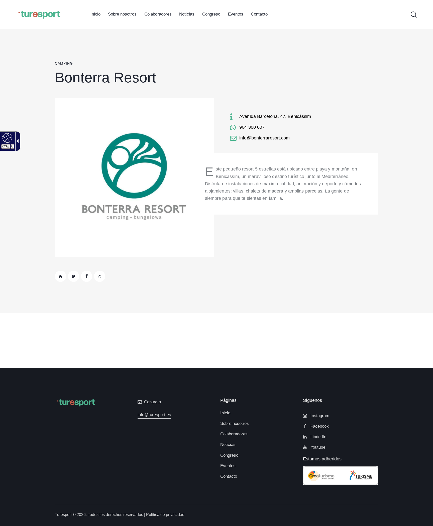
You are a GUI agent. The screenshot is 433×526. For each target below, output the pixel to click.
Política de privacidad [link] (165, 514)
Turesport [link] (63, 514)
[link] (95, 14)
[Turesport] (39, 14)
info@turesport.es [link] (154, 414)
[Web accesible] (6, 138)
